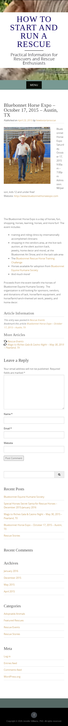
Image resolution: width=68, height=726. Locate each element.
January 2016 (11, 571)
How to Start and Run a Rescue (34, 32)
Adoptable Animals (14, 613)
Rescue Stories (12, 535)
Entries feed (10, 663)
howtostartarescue (46, 120)
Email (8, 428)
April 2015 (9, 591)
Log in (7, 656)
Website (8, 443)
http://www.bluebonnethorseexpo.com (35, 196)
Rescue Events (37, 319)
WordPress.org (12, 676)
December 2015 (12, 577)
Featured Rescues (14, 620)
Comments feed (13, 669)
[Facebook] (34, 715)
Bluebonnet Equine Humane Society (24, 496)
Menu (34, 85)
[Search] (59, 474)
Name (8, 414)
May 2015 (9, 584)
